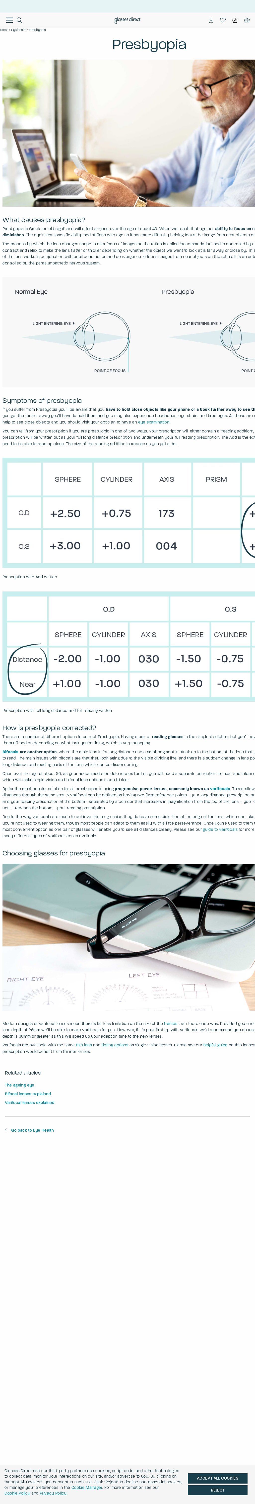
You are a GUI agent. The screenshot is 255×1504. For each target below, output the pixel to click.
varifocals (220, 788)
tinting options (115, 1045)
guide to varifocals (220, 829)
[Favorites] (223, 20)
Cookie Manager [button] (86, 1487)
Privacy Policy (53, 1493)
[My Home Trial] (235, 20)
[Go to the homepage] (128, 20)
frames (170, 1023)
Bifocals (10, 752)
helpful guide (215, 1045)
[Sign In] (211, 20)
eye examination (154, 422)
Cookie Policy (17, 1493)
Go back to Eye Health (32, 1130)
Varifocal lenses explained (30, 1102)
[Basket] (246, 20)
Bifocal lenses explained (28, 1093)
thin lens (84, 1045)
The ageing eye (19, 1085)
